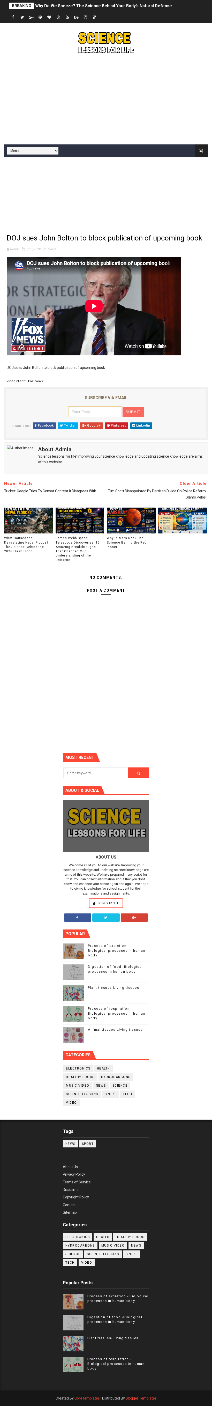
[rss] (67, 17)
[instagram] (85, 17)
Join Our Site (108, 903)
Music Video (77, 1085)
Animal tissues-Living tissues (115, 1029)
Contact (69, 1205)
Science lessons (82, 1094)
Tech (127, 1094)
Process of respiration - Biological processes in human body (116, 1013)
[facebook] (13, 17)
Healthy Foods (80, 1077)
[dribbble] (58, 17)
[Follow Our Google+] (134, 917)
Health (103, 1068)
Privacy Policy (74, 1174)
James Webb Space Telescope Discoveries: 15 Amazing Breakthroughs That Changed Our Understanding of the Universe (78, 549)
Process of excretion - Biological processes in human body (116, 950)
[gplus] (31, 17)
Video (71, 1102)
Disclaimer (71, 1190)
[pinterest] (40, 17)
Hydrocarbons (116, 1077)
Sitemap (70, 1212)
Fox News (35, 381)
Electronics (78, 1068)
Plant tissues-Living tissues (113, 988)
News (52, 249)
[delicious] (95, 17)
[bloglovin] (49, 17)
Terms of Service (77, 1182)
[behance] (76, 17)
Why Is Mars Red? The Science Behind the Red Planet (127, 542)
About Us (70, 1167)
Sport (111, 1094)
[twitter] (22, 17)
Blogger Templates (141, 1398)
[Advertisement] (106, 100)
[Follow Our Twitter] (106, 917)
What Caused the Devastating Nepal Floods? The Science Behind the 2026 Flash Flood (26, 544)
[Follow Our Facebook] (78, 917)
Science (120, 1085)
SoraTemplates (87, 1398)
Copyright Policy (76, 1197)
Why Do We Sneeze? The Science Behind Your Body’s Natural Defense (103, 5)
